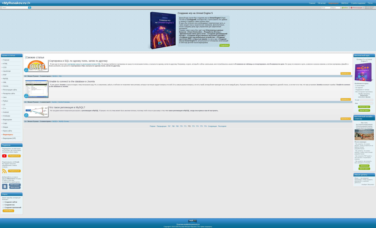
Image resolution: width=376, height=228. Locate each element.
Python (5, 101)
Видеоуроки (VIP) (9, 138)
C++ (4, 108)
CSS (4, 67)
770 (181, 126)
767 (169, 126)
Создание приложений (13, 207)
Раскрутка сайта (9, 93)
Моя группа (15, 187)
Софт (5, 123)
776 (205, 126)
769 (177, 126)
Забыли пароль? (369, 7)
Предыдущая (161, 126)
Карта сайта (7, 131)
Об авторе (322, 3)
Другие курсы (364, 110)
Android (6, 112)
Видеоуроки (7, 119)
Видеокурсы (333, 3)
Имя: (356, 103)
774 (197, 126)
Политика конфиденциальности (188, 224)
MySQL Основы (64, 121)
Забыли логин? (369, 8)
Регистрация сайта (10, 90)
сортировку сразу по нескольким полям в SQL (84, 64)
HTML (5, 64)
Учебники (6, 116)
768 (173, 126)
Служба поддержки (358, 3)
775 (201, 126)
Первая (152, 126)
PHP (4, 75)
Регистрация (357, 8)
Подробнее (224, 45)
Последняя (222, 126)
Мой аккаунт (14, 184)
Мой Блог (344, 3)
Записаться (364, 165)
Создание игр (9, 205)
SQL (60, 76)
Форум (5, 127)
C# (4, 105)
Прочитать (345, 73)
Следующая (212, 126)
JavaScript (6, 71)
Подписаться (14, 156)
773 (193, 126)
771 (185, 126)
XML (4, 82)
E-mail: (357, 100)
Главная (312, 3)
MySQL (5, 78)
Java (4, 97)
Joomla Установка (64, 102)
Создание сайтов (11, 202)
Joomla (5, 86)
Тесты (370, 3)
